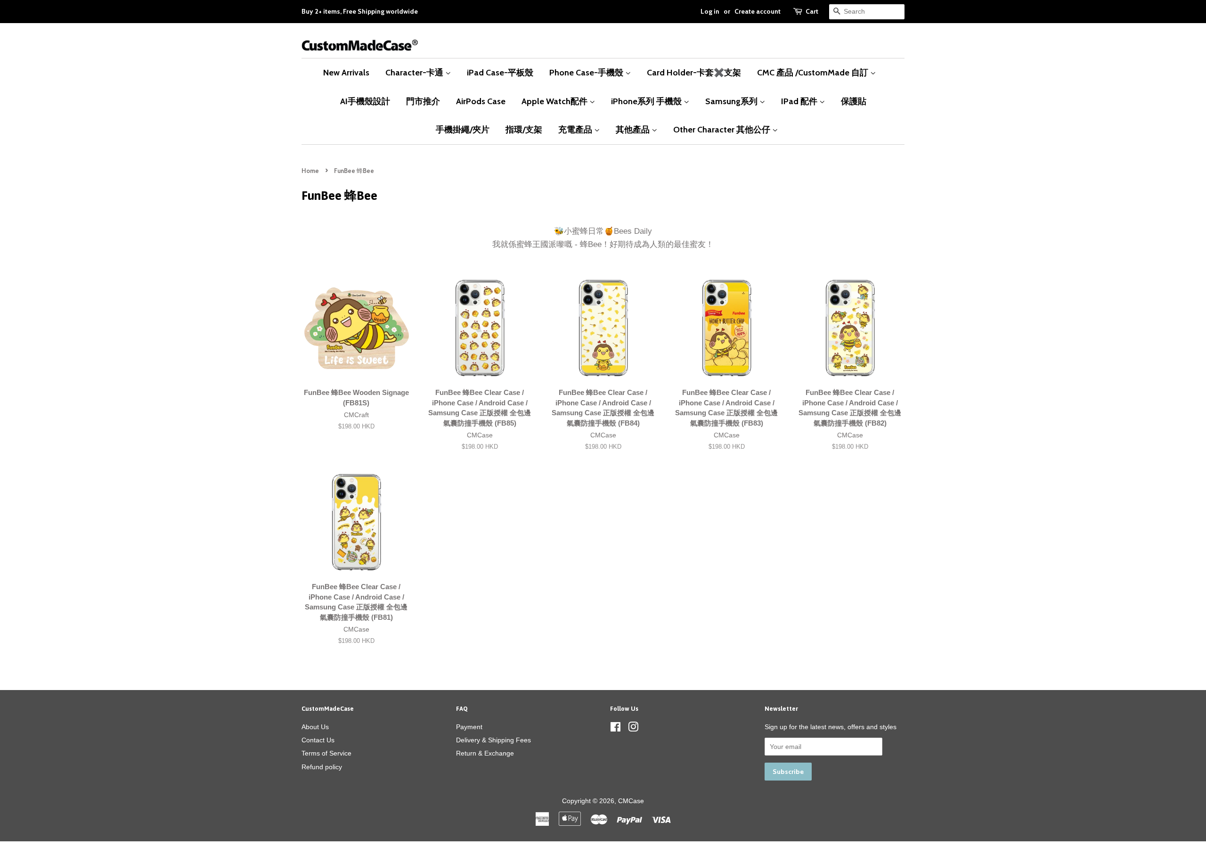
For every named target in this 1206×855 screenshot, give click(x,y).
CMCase (631, 801)
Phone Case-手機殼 (587, 72)
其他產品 (634, 129)
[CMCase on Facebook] (615, 728)
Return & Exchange (485, 753)
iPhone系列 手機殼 (647, 101)
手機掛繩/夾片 (462, 129)
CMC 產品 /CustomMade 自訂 (813, 72)
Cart (812, 11)
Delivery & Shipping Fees (493, 740)
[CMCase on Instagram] (633, 728)
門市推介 (423, 101)
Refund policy (322, 767)
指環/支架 (523, 129)
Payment (469, 727)
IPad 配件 (800, 101)
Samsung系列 (732, 101)
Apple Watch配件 (555, 101)
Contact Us (318, 740)
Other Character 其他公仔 (722, 129)
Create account (757, 11)
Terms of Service (326, 753)
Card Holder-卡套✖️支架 (694, 72)
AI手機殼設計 (365, 101)
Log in (710, 11)
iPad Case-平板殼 (500, 72)
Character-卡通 (415, 72)
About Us (315, 727)
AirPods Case (480, 101)
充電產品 (576, 129)
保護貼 (853, 101)
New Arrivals (346, 72)
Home (310, 170)
